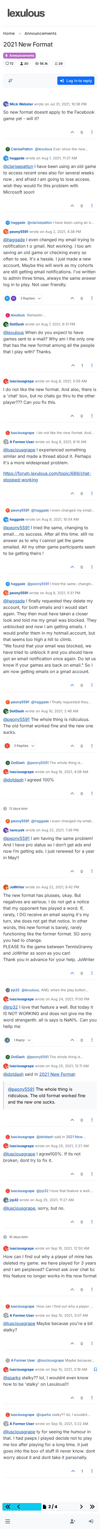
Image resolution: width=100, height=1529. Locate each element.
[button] (7, 1521)
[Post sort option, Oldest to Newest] (10, 81)
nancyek (17, 830)
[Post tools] (92, 132)
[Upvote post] (72, 132)
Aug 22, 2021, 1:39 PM (60, 830)
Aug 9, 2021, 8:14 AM (68, 442)
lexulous (18, 315)
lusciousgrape (22, 381)
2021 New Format (57, 1074)
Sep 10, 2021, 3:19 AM (69, 1369)
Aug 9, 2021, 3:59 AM (69, 381)
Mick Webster (21, 104)
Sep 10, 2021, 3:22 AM (69, 1424)
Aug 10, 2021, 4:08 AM (69, 772)
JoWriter (17, 887)
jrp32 (15, 990)
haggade (17, 158)
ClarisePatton (22, 149)
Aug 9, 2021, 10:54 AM (60, 519)
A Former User (22, 442)
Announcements (21, 55)
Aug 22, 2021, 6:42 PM (60, 887)
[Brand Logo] (26, 12)
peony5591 (19, 231)
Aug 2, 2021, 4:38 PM (63, 231)
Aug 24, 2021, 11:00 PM (70, 999)
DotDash (17, 324)
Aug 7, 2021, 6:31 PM (58, 324)
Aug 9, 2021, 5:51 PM (62, 593)
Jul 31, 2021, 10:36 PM (68, 104)
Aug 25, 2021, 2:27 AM (70, 1146)
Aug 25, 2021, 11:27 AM (54, 1200)
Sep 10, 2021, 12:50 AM (70, 1248)
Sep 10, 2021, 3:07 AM (69, 1315)
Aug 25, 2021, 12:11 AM (70, 1066)
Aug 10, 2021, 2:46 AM (59, 711)
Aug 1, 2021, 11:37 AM (59, 158)
